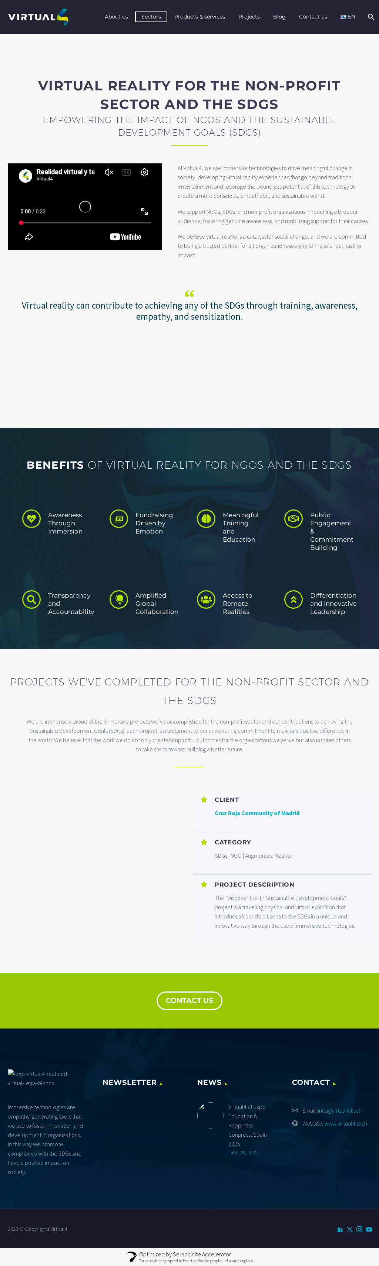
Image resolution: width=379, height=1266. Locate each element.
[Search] (370, 16)
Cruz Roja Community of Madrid (257, 813)
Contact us (313, 16)
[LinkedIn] (340, 1229)
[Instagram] (359, 1229)
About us (116, 16)
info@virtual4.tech (340, 1110)
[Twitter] (350, 1229)
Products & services (199, 16)
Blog (279, 16)
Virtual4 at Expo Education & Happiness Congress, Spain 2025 (247, 1125)
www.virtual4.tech (345, 1123)
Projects (249, 16)
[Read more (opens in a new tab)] (62, 525)
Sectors (151, 16)
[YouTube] (369, 1229)
